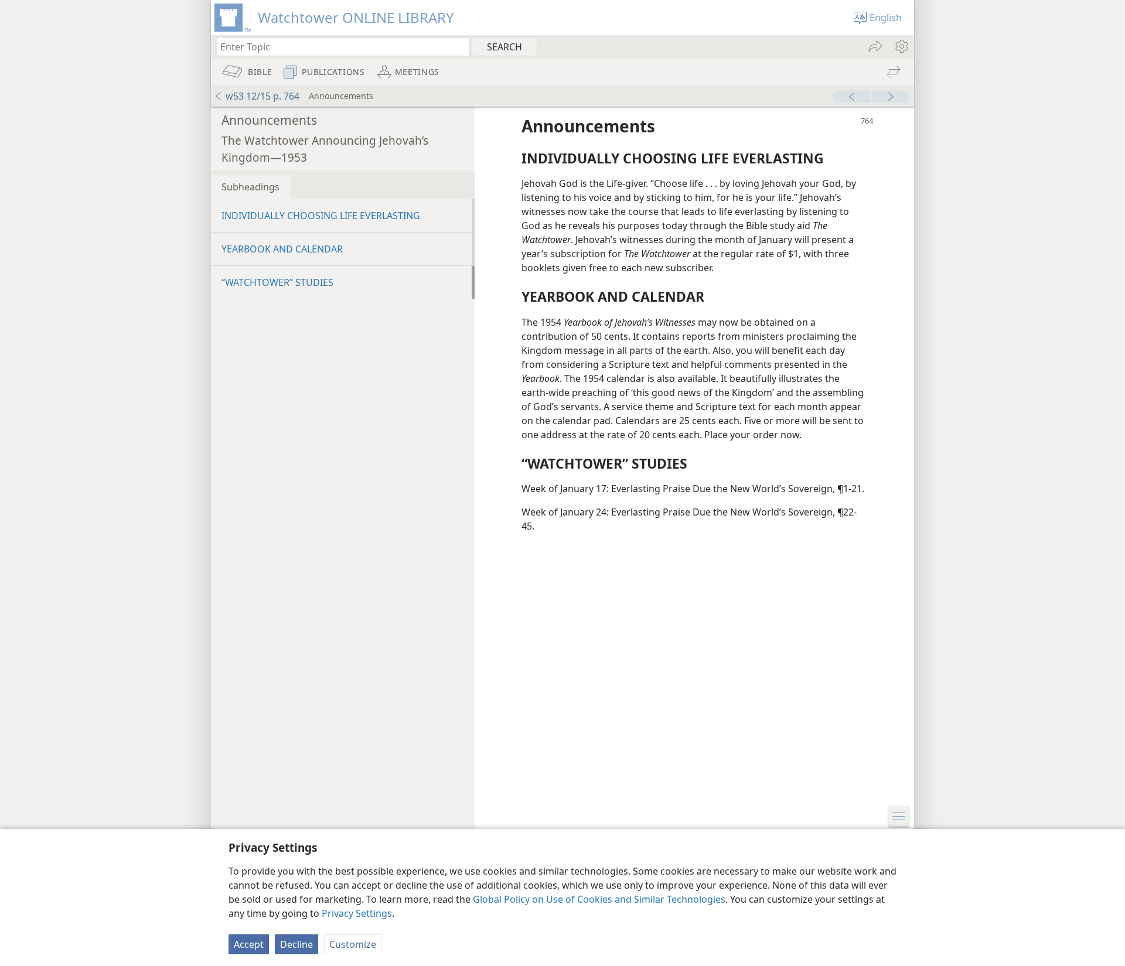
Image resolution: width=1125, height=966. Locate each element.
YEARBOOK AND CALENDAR (282, 249)
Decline (296, 944)
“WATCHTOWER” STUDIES (277, 282)
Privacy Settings (357, 913)
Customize (352, 944)
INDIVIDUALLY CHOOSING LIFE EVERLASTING (320, 215)
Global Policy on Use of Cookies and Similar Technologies (599, 899)
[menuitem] (901, 46)
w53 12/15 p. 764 (262, 96)
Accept (249, 944)
